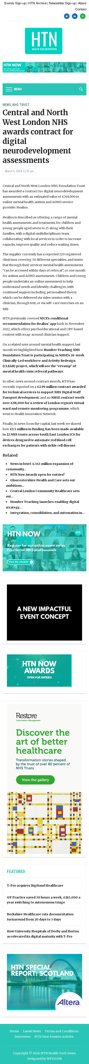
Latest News (32, 1031)
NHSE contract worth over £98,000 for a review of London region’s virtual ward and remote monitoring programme (43, 403)
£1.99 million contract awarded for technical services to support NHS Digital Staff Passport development (44, 392)
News (7, 105)
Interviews (22, 1037)
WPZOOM (54, 1059)
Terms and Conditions (61, 1031)
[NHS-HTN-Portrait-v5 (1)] (44, 778)
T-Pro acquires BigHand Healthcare (35, 885)
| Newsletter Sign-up (61, 3)
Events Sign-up (15, 3)
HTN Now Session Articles (53, 1037)
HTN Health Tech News (58, 1053)
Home (14, 1031)
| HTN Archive (37, 3)
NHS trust (21, 105)
